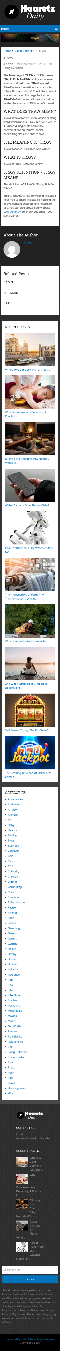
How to (12, 964)
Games (12, 933)
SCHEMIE (11, 293)
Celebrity (13, 871)
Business (13, 845)
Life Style (14, 995)
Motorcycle (15, 1010)
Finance (13, 912)
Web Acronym (13, 211)
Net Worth (14, 1026)
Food (11, 918)
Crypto (12, 892)
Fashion (12, 907)
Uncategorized (17, 1088)
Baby (11, 825)
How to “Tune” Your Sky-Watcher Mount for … (30, 1250)
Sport (11, 1062)
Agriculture (14, 804)
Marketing (14, 1005)
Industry (13, 969)
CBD (11, 866)
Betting (12, 835)
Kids (10, 979)
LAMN (8, 282)
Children (13, 876)
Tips (10, 1077)
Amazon (13, 809)
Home (12, 959)
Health (12, 948)
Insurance (14, 974)
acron (9, 64)
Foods (12, 923)
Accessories (15, 799)
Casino (12, 861)
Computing (15, 887)
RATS (7, 303)
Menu (5, 28)
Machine (13, 1000)
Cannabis (13, 850)
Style (11, 1067)
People (12, 1031)
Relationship (15, 1041)
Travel (12, 1083)
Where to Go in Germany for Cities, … (36, 1163)
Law (10, 985)
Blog (11, 840)
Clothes (13, 881)
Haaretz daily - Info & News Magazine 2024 (30, 1339)
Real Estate (15, 1036)
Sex (10, 1046)
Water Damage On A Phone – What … (28, 1229)
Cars (10, 856)
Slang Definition (13, 68)
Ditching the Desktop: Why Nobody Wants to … (28, 1208)
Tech (11, 1072)
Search (30, 1279)
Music (11, 1021)
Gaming (13, 943)
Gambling (14, 928)
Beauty (12, 830)
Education (14, 897)
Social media (16, 1057)
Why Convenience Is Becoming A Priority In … (28, 1185)
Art (10, 820)
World (11, 1093)
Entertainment (17, 902)
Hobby (12, 954)
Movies (12, 1016)
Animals (13, 814)
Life (10, 990)
